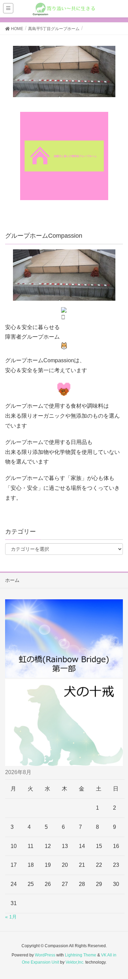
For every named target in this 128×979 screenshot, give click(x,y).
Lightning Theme (80, 955)
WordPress (45, 955)
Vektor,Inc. (75, 962)
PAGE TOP (117, 943)
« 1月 (11, 916)
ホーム (12, 580)
